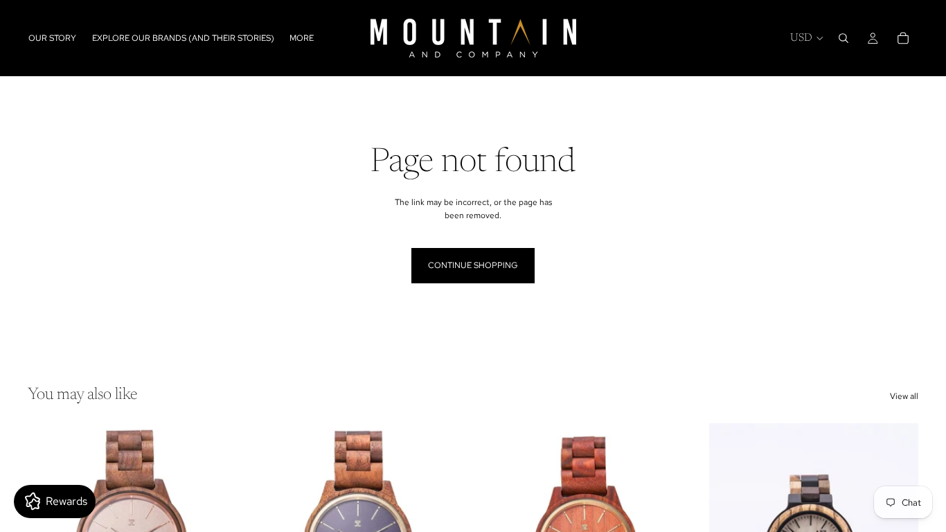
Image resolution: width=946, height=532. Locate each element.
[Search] (843, 38)
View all (904, 396)
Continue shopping (473, 265)
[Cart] (903, 38)
